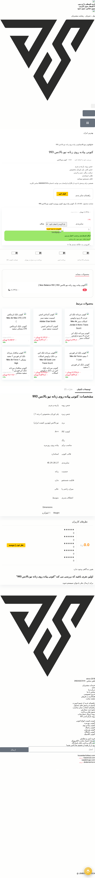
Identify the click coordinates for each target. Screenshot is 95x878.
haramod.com (89, 758)
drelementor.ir (89, 762)
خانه (91, 144)
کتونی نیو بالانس (85, 144)
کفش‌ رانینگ (90, 856)
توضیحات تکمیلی (83, 389)
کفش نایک (91, 836)
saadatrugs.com (88, 760)
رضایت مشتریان (77, 16)
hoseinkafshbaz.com (86, 755)
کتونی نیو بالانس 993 (46, 204)
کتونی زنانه (29, 776)
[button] (93, 106)
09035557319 (43, 183)
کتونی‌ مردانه (41, 776)
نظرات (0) (68, 389)
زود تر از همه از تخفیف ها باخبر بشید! (80, 745)
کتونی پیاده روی (68, 204)
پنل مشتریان (90, 16)
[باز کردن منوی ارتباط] (88, 871)
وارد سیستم (72, 583)
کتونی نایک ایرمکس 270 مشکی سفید (18, 327)
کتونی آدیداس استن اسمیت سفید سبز (49, 327)
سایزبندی (79, 224)
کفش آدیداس (39, 849)
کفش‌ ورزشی (89, 864)
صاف (42, 224)
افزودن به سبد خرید (54, 229)
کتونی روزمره (58, 204)
